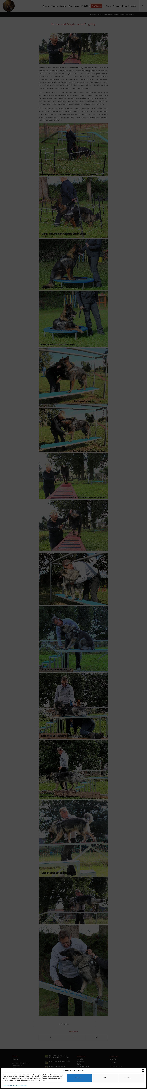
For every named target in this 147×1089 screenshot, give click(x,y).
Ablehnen (105, 1078)
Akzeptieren (79, 1078)
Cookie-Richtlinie (7, 1085)
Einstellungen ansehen (131, 1078)
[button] (143, 1070)
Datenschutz (16, 1085)
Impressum (24, 1085)
